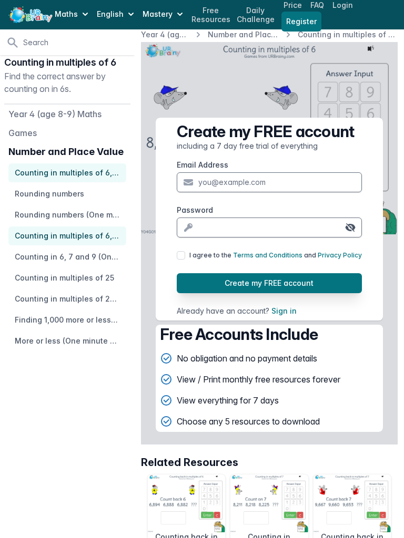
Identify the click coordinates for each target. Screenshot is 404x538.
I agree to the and (275, 255)
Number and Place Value (243, 34)
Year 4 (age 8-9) (165, 34)
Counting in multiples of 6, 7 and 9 (348, 34)
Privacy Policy (340, 255)
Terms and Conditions (267, 255)
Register (301, 21)
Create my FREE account (269, 282)
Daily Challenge (256, 15)
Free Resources (210, 15)
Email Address (202, 164)
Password (195, 209)
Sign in (284, 310)
